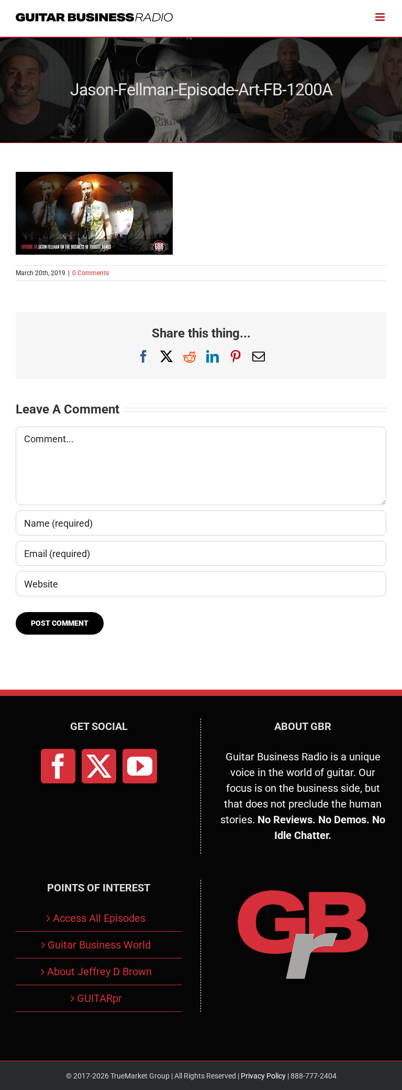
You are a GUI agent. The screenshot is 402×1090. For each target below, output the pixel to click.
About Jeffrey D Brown (99, 971)
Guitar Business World (99, 945)
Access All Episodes (99, 918)
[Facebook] (58, 766)
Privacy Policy (263, 1076)
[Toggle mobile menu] (380, 17)
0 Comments (90, 273)
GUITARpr (99, 998)
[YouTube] (139, 766)
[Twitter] (99, 766)
